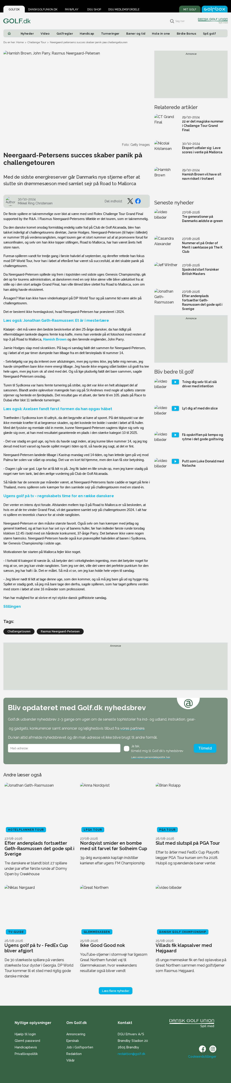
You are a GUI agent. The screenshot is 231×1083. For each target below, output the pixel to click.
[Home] (9, 33)
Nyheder (27, 33)
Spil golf (209, 33)
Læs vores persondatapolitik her (150, 757)
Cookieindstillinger (202, 1056)
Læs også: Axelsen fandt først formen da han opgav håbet (57, 409)
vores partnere (132, 728)
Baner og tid (136, 33)
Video (45, 33)
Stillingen (12, 606)
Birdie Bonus (186, 33)
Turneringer (110, 33)
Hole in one (161, 33)
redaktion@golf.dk (131, 1054)
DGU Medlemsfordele (123, 9)
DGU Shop (94, 9)
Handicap (87, 33)
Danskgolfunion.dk (43, 9)
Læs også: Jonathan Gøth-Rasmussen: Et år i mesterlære (56, 320)
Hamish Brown (55, 339)
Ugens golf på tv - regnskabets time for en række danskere (58, 496)
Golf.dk (14, 9)
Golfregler (65, 33)
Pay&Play (71, 9)
